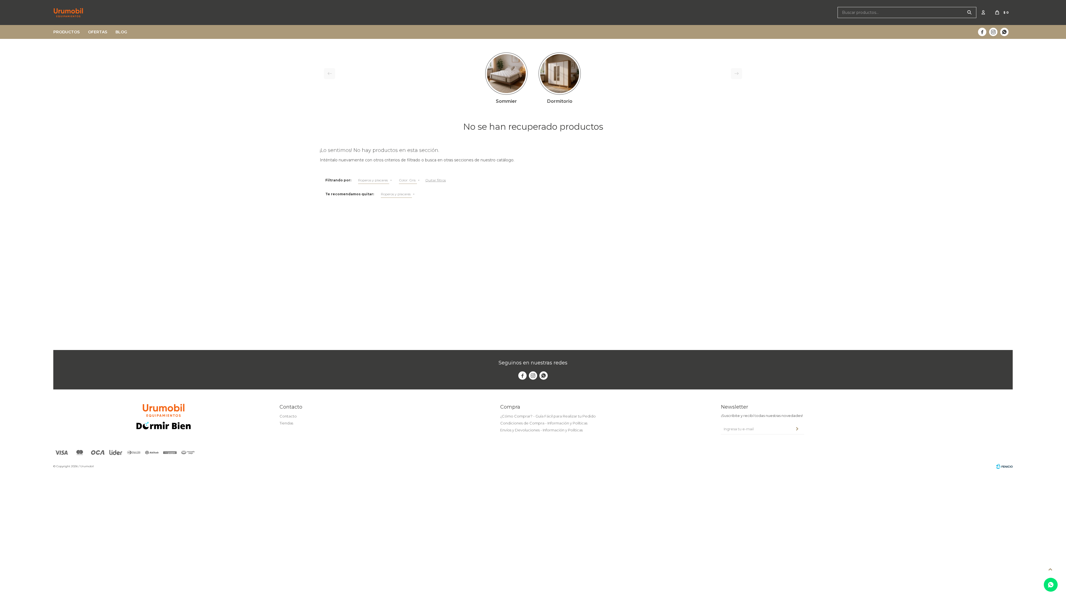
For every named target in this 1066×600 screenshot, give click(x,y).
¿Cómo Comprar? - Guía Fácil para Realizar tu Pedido (548, 416)
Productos (66, 31)
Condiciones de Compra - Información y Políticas (543, 423)
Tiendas (286, 423)
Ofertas (97, 31)
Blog (121, 31)
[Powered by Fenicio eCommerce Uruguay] (1004, 466)
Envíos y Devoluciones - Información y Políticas (541, 430)
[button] (969, 12)
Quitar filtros (435, 180)
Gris (407, 180)
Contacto (288, 416)
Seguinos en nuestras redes (533, 363)
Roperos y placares (373, 180)
